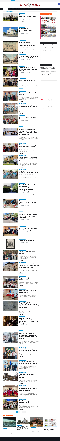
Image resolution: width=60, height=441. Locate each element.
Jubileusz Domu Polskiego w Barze (27, 118)
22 (52, 50)
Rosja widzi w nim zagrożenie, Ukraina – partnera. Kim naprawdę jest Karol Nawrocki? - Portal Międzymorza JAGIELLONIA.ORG (48, 68)
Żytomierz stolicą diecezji (27, 240)
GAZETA (15, 8)
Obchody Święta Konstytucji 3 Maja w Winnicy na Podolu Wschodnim (28, 216)
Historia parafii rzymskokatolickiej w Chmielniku (25, 30)
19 (45, 50)
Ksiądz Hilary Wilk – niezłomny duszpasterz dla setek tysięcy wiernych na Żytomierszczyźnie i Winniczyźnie (29, 305)
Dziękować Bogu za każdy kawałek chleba (35, 430)
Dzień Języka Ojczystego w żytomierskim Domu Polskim (28, 349)
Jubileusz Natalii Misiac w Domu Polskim (28, 93)
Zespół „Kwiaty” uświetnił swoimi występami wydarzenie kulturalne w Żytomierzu (28, 172)
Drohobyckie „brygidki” (44, 88)
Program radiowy (28, 8)
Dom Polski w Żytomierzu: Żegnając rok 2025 (27, 401)
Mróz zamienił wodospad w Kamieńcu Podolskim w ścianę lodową (28, 375)
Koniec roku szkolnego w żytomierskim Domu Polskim (28, 105)
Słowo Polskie (22, 19)
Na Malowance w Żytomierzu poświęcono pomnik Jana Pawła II (28, 158)
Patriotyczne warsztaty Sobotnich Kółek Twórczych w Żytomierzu (28, 202)
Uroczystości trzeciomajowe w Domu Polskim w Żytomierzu (28, 229)
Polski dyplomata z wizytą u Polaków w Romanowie (27, 81)
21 (50, 50)
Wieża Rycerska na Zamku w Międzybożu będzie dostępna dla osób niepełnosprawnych (29, 265)
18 (43, 50)
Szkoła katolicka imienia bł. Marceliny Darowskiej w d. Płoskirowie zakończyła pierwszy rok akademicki (29, 132)
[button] (59, 4)
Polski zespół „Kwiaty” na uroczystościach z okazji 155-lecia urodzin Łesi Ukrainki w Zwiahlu (28, 336)
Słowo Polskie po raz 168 (49, 429)
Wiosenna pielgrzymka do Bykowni (27, 252)
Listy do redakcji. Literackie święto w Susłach (27, 278)
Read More (21, 38)
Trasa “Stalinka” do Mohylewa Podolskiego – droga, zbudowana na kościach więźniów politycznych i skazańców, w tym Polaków (28, 188)
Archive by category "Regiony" (9, 11)
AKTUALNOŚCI (5, 8)
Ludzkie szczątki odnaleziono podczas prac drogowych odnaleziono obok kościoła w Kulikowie (22, 428)
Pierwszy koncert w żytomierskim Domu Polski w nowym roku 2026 (28, 388)
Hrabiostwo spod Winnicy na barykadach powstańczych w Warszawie (27, 16)
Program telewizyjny (20, 8)
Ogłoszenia (11, 8)
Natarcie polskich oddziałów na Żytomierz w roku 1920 (28, 57)
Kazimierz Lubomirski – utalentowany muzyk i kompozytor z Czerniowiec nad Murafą (28, 320)
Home (4, 11)
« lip (41, 55)
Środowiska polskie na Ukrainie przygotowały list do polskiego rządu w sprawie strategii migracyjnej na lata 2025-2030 (48, 79)
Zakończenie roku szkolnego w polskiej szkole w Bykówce (28, 145)
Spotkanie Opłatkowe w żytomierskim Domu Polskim (28, 362)
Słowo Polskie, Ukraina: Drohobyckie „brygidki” (47, 86)
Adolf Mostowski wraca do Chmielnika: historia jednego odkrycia (28, 69)
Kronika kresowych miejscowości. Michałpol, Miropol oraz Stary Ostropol (27, 44)
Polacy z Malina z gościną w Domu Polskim (27, 291)
